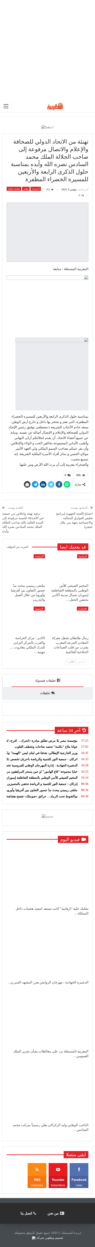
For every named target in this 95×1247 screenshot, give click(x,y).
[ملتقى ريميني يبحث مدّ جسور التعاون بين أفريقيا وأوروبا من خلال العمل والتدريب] (26, 567)
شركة (40, 1237)
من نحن (53, 1213)
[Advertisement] (47, 50)
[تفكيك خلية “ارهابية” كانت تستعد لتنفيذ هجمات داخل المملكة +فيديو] (47, 875)
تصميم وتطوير (54, 1237)
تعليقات (45, 693)
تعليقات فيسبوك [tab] (45, 680)
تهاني (25, 188)
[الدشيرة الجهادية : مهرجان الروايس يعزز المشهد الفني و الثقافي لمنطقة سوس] (47, 949)
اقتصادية (82, 608)
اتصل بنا (26, 1213)
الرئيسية (36, 188)
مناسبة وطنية (14, 188)
